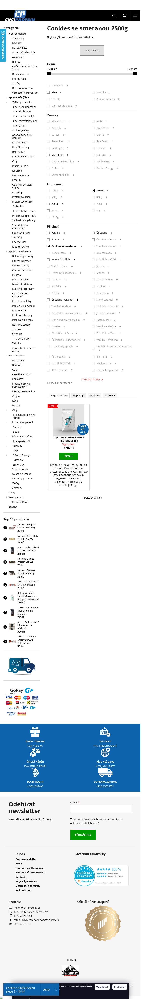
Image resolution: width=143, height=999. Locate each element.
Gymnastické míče (22, 270)
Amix (101, 121)
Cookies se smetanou (66, 246)
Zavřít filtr (92, 50)
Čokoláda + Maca (108, 333)
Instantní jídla (20, 166)
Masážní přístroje (22, 284)
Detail (68, 456)
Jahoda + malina (108, 313)
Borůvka (58, 286)
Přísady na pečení (22, 422)
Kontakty (21, 877)
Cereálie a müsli (21, 374)
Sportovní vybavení (20, 251)
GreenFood (60, 141)
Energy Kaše (19, 78)
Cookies (58, 326)
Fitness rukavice (21, 260)
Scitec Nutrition (62, 174)
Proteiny (17, 192)
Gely (14, 161)
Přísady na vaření (22, 436)
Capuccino (105, 293)
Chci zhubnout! (22, 111)
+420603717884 (23, 915)
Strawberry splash (64, 346)
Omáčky (18, 459)
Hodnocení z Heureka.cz (30, 868)
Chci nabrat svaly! (23, 116)
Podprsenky (19, 310)
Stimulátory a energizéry (20, 226)
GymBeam (104, 141)
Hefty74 (71, 960)
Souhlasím (119, 986)
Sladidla (17, 427)
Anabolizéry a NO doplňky (22, 136)
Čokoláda (104, 232)
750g (101, 203)
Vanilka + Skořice (108, 326)
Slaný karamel (107, 299)
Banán (57, 239)
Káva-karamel (61, 370)
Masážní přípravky (23, 288)
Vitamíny (17, 237)
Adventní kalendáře (23, 52)
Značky (16, 83)
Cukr (15, 369)
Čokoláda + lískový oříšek (68, 339)
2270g (57, 210)
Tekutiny (17, 445)
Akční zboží (18, 57)
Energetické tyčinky (24, 211)
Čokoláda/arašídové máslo (69, 313)
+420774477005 (23, 911)
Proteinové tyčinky (22, 201)
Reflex (57, 168)
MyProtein (59, 154)
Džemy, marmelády (23, 391)
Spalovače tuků (21, 232)
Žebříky (16, 343)
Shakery (16, 329)
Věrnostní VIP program (25, 92)
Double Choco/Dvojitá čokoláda (114, 348)
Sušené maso (20, 469)
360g (101, 197)
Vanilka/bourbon (63, 306)
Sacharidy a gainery (23, 220)
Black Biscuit (106, 363)
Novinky (16, 43)
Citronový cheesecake (66, 273)
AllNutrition (60, 121)
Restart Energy (107, 168)
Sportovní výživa (19, 97)
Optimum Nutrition (65, 161)
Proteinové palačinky (24, 215)
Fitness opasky (20, 265)
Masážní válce (20, 279)
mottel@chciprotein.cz (27, 907)
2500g (102, 190)
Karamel (58, 279)
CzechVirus (105, 128)
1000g (57, 190)
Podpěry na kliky (21, 301)
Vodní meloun (62, 266)
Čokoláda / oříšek (108, 259)
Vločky (15, 483)
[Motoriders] (70, 970)
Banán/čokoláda (63, 259)
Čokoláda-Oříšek (63, 363)
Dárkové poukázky (22, 88)
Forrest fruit (105, 319)
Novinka (103, 92)
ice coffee (104, 356)
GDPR (19, 863)
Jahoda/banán (107, 279)
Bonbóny (17, 365)
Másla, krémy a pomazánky (21, 385)
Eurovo (57, 134)
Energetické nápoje (23, 156)
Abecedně (110, 395)
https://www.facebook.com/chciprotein (36, 920)
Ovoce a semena (21, 473)
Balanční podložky (22, 256)
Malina (102, 273)
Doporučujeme (20, 74)
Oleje (15, 410)
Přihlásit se (83, 834)
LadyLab (103, 148)
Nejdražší (95, 395)
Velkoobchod (23, 890)
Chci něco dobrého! (24, 107)
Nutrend (103, 154)
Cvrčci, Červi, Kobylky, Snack (24, 68)
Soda (16, 431)
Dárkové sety (19, 47)
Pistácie (103, 286)
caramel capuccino (109, 370)
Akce (56, 92)
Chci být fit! (19, 125)
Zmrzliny (17, 487)
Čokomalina (60, 356)
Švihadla (17, 334)
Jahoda (102, 266)
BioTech (58, 128)
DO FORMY (18, 152)
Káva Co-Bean (20, 502)
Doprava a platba (26, 859)
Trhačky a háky (20, 338)
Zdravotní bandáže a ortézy (24, 349)
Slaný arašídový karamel (68, 319)
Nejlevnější (78, 395)
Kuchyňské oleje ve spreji (24, 416)
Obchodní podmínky (28, 885)
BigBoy (16, 61)
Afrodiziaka (18, 360)
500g (56, 197)
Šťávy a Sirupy (21, 455)
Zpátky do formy (107, 99)
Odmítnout (102, 986)
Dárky (12, 492)
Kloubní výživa (20, 246)
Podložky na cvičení (23, 306)
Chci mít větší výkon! (25, 120)
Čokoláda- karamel (64, 299)
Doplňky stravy (20, 147)
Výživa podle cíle (21, 102)
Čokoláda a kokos (108, 239)
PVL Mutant (105, 161)
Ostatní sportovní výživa (22, 186)
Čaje (15, 450)
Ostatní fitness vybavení (20, 295)
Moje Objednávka (26, 881)
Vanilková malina (108, 246)
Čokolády (17, 379)
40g (101, 210)
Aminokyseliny (20, 130)
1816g (57, 217)
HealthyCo (59, 148)
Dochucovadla (20, 142)
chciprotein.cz (22, 924)
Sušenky (18, 206)
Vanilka (58, 232)
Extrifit (102, 134)
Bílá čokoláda (106, 252)
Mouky (16, 405)
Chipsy (16, 396)
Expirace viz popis (64, 105)
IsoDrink (17, 170)
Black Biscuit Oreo (64, 333)
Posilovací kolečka (22, 320)
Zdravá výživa (16, 355)
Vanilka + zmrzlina (109, 339)
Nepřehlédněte (18, 33)
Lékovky (16, 274)
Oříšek (57, 293)
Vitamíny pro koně (22, 478)
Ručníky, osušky (21, 324)
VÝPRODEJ (18, 38)
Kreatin (16, 180)
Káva (15, 400)
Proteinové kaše (21, 197)
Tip (55, 99)
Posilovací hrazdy (22, 315)
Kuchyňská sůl (21, 441)
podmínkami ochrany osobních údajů (96, 821)
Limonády (18, 464)
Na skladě (59, 85)
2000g (57, 203)
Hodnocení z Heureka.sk (30, 872)
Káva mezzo (15, 497)
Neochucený (61, 252)
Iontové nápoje (20, 175)
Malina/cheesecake (110, 306)
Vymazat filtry (90, 379)
